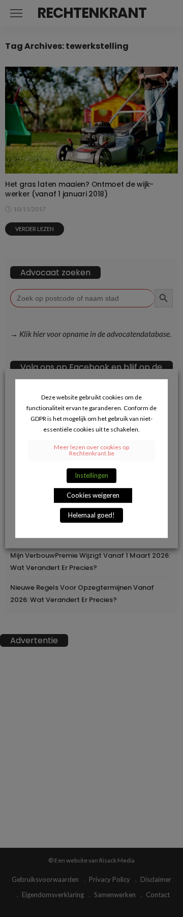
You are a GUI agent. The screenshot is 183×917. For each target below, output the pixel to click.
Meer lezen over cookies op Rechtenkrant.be (91, 450)
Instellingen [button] (91, 475)
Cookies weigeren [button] (93, 495)
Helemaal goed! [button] (91, 515)
